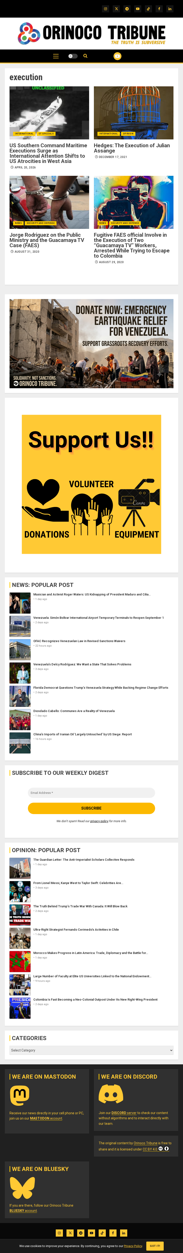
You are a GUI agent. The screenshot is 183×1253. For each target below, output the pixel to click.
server (124, 1113)
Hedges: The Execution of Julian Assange (132, 148)
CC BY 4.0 (150, 1149)
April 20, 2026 (25, 167)
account (46, 1118)
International (24, 134)
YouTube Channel (111, 56)
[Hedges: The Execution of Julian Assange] (133, 112)
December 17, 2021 (113, 157)
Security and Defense (41, 223)
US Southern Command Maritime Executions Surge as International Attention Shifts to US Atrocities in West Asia (48, 153)
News (18, 223)
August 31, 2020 (27, 251)
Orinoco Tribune (146, 1143)
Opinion (128, 134)
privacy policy (99, 821)
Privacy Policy (133, 1246)
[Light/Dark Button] (73, 56)
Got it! (155, 1246)
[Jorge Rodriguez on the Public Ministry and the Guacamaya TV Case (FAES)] (49, 202)
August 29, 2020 (111, 262)
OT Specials (46, 134)
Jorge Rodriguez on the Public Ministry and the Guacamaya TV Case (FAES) (47, 240)
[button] (56, 58)
